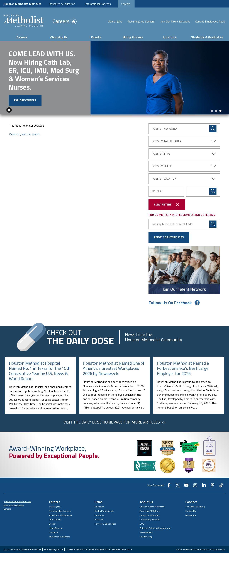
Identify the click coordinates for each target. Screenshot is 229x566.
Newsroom (190, 515)
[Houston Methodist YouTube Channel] (186, 486)
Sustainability (146, 532)
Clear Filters (162, 205)
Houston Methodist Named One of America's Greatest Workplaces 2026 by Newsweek (114, 368)
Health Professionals (104, 511)
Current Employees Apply (210, 21)
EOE (142, 523)
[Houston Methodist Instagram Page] (195, 486)
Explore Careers (25, 100)
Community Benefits (150, 519)
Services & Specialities (105, 523)
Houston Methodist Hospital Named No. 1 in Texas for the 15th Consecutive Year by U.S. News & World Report (39, 371)
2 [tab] (216, 111)
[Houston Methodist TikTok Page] (221, 486)
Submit (212, 191)
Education (99, 506)
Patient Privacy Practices (53, 549)
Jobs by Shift (161, 166)
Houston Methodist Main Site (22, 4)
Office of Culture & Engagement (155, 528)
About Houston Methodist (152, 506)
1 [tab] (212, 111)
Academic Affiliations (150, 511)
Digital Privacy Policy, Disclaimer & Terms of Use (22, 549)
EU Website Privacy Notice (76, 549)
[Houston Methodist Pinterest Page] (212, 486)
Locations (170, 37)
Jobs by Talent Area (166, 141)
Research (98, 519)
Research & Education (62, 4)
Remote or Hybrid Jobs (169, 237)
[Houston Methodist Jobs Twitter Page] (177, 486)
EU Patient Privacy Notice (99, 549)
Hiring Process (133, 37)
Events (96, 37)
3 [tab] (220, 111)
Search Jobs (115, 21)
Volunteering (146, 536)
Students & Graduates (207, 37)
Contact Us (190, 511)
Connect (191, 501)
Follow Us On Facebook (170, 302)
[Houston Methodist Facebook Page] (169, 486)
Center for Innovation (150, 515)
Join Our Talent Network (175, 21)
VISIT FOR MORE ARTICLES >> (114, 422)
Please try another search (24, 134)
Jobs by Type (161, 153)
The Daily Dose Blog (194, 506)
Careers (125, 4)
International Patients (98, 4)
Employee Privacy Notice (122, 549)
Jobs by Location (164, 178)
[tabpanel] (114, 77)
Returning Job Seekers (141, 21)
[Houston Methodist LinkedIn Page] (204, 486)
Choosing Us (59, 37)
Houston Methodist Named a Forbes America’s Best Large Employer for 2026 (183, 368)
